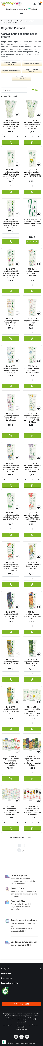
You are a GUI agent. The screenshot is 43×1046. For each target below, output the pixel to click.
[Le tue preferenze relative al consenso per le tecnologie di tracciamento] (4, 1042)
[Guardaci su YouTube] (27, 1037)
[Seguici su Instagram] (21, 1037)
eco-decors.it (33, 1025)
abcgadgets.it (7, 1025)
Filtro (35, 90)
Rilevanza (14, 90)
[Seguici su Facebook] (16, 1037)
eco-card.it (21, 1027)
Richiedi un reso (21, 1004)
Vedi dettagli (32, 242)
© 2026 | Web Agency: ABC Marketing (21, 1043)
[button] (35, 4)
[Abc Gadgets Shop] (11, 4)
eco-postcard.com (20, 1025)
